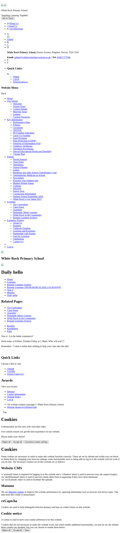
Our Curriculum (20, 204)
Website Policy (14, 397)
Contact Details (20, 109)
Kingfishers (12, 328)
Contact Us (18, 241)
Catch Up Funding (21, 135)
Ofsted (16, 76)
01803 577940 (63, 57)
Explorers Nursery (15, 220)
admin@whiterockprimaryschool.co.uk (32, 57)
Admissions (18, 239)
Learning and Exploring (24, 231)
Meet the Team (20, 111)
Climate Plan (19, 154)
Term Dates (18, 162)
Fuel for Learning (21, 236)
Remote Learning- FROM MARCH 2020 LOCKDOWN (34, 287)
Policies (16, 125)
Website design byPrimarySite (22, 407)
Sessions (17, 225)
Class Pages (18, 207)
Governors (18, 127)
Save (27, 530)
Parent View (18, 191)
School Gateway (15, 374)
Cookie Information (16, 394)
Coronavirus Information (24, 194)
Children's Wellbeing (22, 146)
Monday (11, 292)
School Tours (19, 106)
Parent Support (20, 159)
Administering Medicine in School (29, 175)
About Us (17, 223)
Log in (10, 247)
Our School (12, 101)
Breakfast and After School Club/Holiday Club (35, 172)
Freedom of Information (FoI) (27, 143)
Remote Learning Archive (25, 217)
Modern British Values (23, 183)
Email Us (13, 26)
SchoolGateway (20, 82)
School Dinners (20, 167)
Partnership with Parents (24, 233)
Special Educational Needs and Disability (32, 151)
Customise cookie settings (36, 442)
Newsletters (18, 178)
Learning (11, 202)
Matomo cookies (16, 492)
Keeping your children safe (25, 180)
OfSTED (17, 130)
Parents (10, 156)
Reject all (6, 442)
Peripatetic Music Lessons (25, 212)
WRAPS (17, 188)
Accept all (17, 442)
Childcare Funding (21, 228)
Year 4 (10, 290)
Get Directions (16, 29)
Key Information (15, 119)
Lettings (17, 114)
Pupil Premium (20, 138)
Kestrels (11, 326)
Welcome (17, 103)
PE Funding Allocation (23, 133)
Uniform (17, 186)
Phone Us (14, 23)
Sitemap (11, 391)
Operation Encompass (23, 149)
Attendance (18, 164)
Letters (16, 170)
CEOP (16, 79)
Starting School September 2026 (28, 196)
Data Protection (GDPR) (24, 141)
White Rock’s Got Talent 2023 (27, 199)
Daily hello (12, 295)
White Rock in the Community (27, 215)
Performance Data (21, 122)
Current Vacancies (21, 117)
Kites (9, 331)
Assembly (17, 209)
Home (10, 98)
